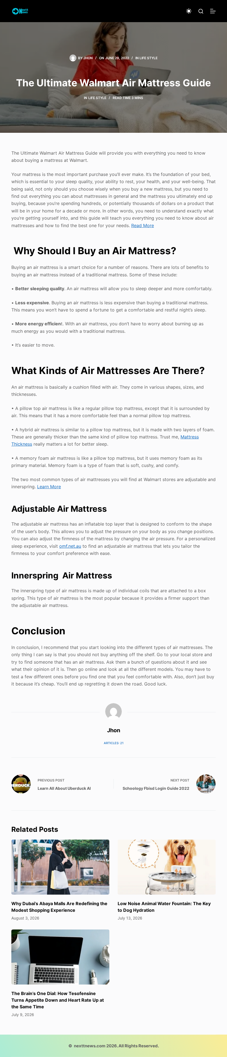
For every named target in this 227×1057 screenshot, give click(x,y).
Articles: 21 (113, 743)
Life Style (149, 58)
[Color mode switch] (189, 11)
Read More (142, 225)
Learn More (49, 486)
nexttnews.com (89, 1045)
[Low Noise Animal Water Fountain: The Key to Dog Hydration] (167, 867)
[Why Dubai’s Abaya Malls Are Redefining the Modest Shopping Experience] (60, 867)
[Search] (200, 11)
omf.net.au (70, 546)
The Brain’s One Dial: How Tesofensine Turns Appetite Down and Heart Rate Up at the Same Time (57, 1000)
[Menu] (213, 11)
